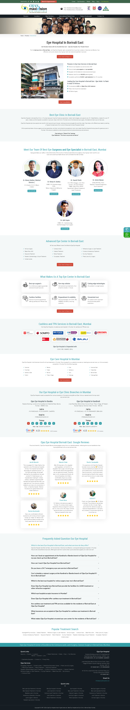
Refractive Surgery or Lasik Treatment (92, 248)
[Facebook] (28, 1)
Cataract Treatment (58, 251)
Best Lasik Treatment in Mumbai (76, 691)
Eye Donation (81, 1)
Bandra (33, 655)
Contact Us (100, 16)
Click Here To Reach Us (65, 57)
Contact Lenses (28, 259)
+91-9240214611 (70, 10)
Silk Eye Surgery (29, 248)
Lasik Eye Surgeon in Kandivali (76, 695)
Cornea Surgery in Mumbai (98, 697)
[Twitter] (31, 1)
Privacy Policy (46, 659)
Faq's (98, 1)
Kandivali (39, 655)
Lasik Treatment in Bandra (98, 695)
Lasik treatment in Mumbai (54, 691)
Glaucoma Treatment (30, 254)
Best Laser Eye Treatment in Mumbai (31, 688)
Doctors (26, 16)
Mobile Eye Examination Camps (51, 665)
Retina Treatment (58, 254)
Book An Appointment (48, 1)
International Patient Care (66, 16)
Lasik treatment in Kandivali (54, 695)
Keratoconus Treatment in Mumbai (98, 693)
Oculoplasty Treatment (59, 256)
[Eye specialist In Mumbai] (76, 178)
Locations (37, 16)
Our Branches (105, 1)
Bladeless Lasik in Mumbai (31, 693)
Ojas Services (49, 16)
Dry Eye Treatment (87, 254)
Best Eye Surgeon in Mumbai (98, 688)
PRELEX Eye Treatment (27, 667)
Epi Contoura (66, 671)
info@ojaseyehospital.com (42, 417)
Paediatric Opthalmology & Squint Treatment (83, 635)
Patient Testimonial (86, 16)
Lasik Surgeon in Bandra (32, 697)
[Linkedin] (36, 1)
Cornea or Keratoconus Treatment (91, 251)
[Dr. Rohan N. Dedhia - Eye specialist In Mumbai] (54, 180)
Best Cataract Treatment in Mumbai (32, 691)
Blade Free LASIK (90, 632)
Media (88, 1)
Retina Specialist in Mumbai (76, 697)
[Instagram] (33, 1)
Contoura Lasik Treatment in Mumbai (54, 693)
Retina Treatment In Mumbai (54, 697)
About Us (23, 654)
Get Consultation (65, 102)
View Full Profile (31, 191)
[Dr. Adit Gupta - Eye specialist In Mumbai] (65, 218)
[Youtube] (38, 1)
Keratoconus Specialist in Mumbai (31, 695)
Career (73, 1)
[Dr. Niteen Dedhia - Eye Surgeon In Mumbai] (32, 178)
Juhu (44, 655)
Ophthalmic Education (27, 659)
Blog (93, 1)
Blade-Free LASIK (29, 251)
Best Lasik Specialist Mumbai (98, 691)
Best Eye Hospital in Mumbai (54, 688)
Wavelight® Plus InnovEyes (28, 632)
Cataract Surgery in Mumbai (76, 693)
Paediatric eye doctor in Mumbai (32, 700)
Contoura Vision (57, 248)
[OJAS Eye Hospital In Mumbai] (34, 13)
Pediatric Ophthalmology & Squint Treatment (35, 256)
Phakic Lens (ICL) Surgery (89, 256)
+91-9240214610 (70, 8)
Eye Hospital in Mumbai (76, 688)
